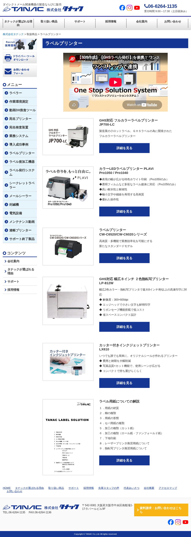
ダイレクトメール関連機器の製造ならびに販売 (32, 4)
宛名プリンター (20, 119)
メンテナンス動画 (22, 222)
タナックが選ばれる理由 (18, 23)
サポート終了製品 (22, 239)
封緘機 (14, 204)
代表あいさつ (131, 487)
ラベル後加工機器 (22, 161)
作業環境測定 (18, 101)
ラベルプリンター (22, 153)
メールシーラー (20, 196)
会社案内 (141, 21)
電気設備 (15, 213)
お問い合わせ (172, 21)
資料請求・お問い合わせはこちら (160, 509)
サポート (80, 21)
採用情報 (110, 21)
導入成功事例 (18, 144)
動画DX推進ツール (22, 110)
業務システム (18, 136)
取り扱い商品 (49, 21)
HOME (7, 487)
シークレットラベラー (22, 185)
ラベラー (15, 93)
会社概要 (149, 487)
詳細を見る (124, 148)
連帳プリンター (20, 230)
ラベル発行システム (22, 172)
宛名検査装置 (18, 127)
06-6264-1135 (162, 6)
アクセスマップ (168, 487)
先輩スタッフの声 (108, 487)
